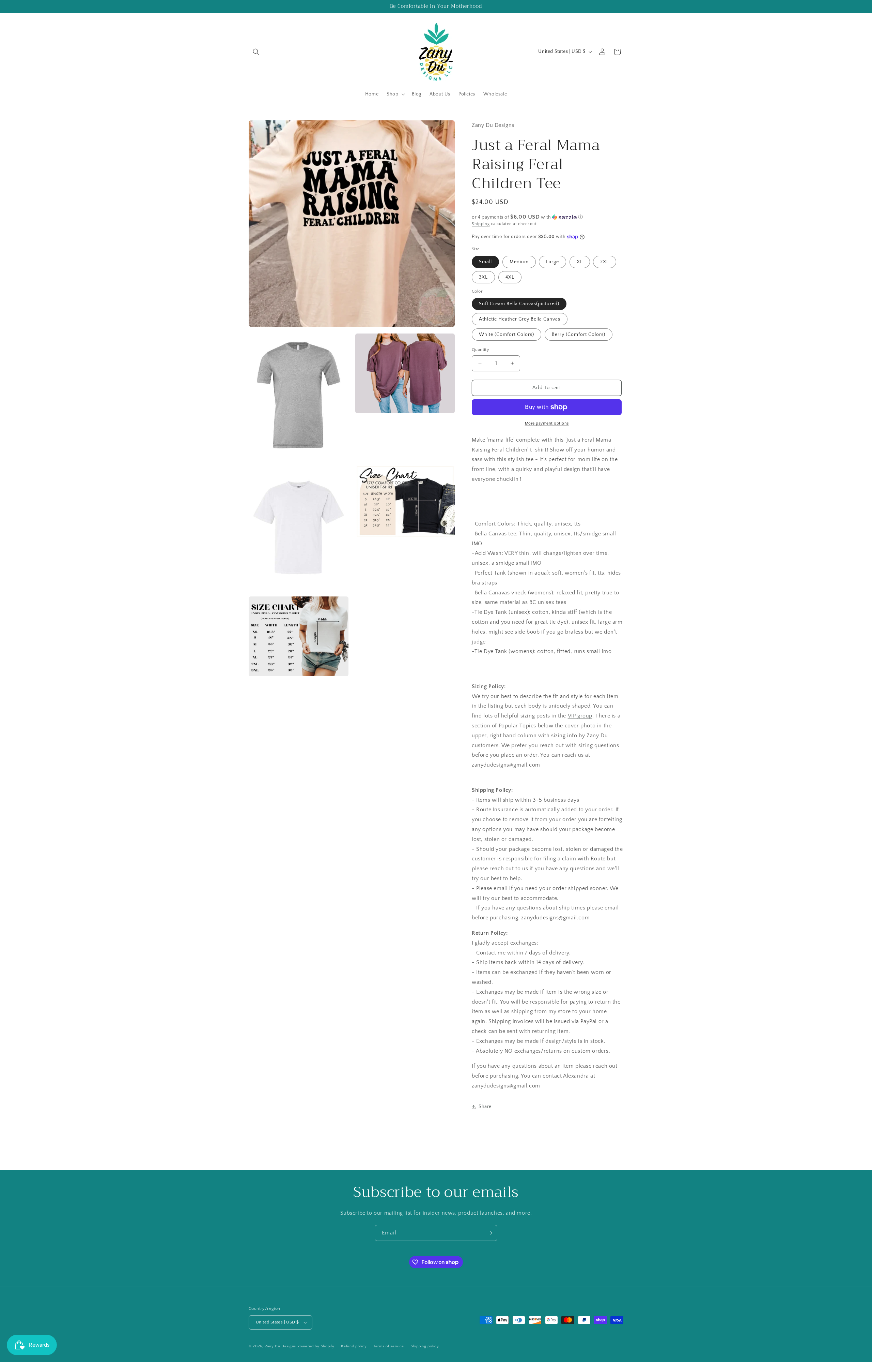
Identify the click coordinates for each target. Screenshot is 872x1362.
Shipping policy (425, 1346)
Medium (519, 262)
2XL (604, 262)
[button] (256, 51)
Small (485, 262)
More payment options (547, 423)
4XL (509, 277)
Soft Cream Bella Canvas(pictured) (519, 304)
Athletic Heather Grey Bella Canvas (519, 319)
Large (552, 262)
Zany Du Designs (280, 1346)
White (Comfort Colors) (506, 334)
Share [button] (485, 1106)
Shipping (481, 224)
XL (580, 262)
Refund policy (354, 1346)
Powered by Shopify (315, 1346)
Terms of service (388, 1346)
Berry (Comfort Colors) (578, 334)
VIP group (580, 716)
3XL (483, 277)
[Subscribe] (489, 1233)
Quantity (480, 349)
